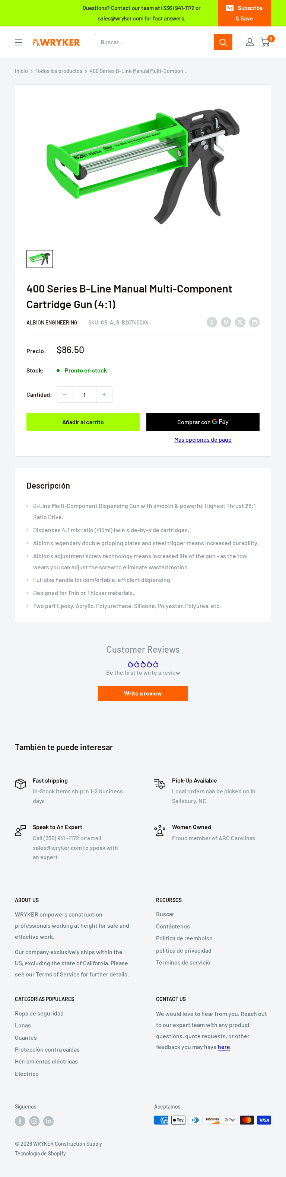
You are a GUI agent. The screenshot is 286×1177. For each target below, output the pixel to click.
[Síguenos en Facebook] (20, 1121)
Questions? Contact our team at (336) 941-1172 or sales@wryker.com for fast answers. (142, 13)
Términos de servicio (183, 962)
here (224, 1046)
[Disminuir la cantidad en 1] (65, 394)
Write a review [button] (143, 693)
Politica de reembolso (184, 937)
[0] (265, 42)
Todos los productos (58, 71)
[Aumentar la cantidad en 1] (104, 394)
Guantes (26, 1037)
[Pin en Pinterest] (226, 321)
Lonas (23, 1025)
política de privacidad (184, 950)
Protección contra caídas (47, 1049)
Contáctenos (173, 926)
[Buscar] (223, 42)
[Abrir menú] (18, 42)
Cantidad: (39, 394)
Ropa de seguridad (39, 1013)
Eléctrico (27, 1073)
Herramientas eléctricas (46, 1061)
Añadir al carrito (83, 421)
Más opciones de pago (203, 439)
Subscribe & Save (249, 13)
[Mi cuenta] (250, 42)
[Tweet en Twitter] (240, 321)
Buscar (165, 913)
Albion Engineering (51, 322)
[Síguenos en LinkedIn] (48, 1121)
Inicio (21, 71)
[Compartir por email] (254, 321)
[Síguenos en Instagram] (34, 1121)
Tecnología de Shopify (40, 1153)
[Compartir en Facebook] (212, 321)
